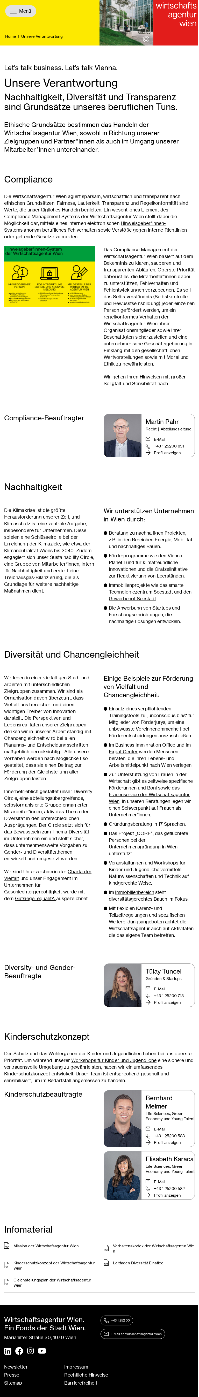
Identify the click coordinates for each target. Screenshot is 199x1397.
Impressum (76, 1367)
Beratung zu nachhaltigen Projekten (147, 533)
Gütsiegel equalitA (35, 898)
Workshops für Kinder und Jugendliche (113, 1060)
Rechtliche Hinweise (86, 1375)
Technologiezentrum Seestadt (141, 592)
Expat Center (123, 752)
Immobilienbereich (134, 892)
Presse (11, 1375)
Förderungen (123, 788)
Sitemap (13, 1383)
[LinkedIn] (7, 1351)
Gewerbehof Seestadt (132, 599)
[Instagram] (30, 1351)
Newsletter (16, 1367)
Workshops (166, 863)
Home (10, 36)
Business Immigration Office (145, 745)
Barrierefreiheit (80, 1383)
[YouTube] (42, 1351)
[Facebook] (19, 1351)
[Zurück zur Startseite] (176, 22)
